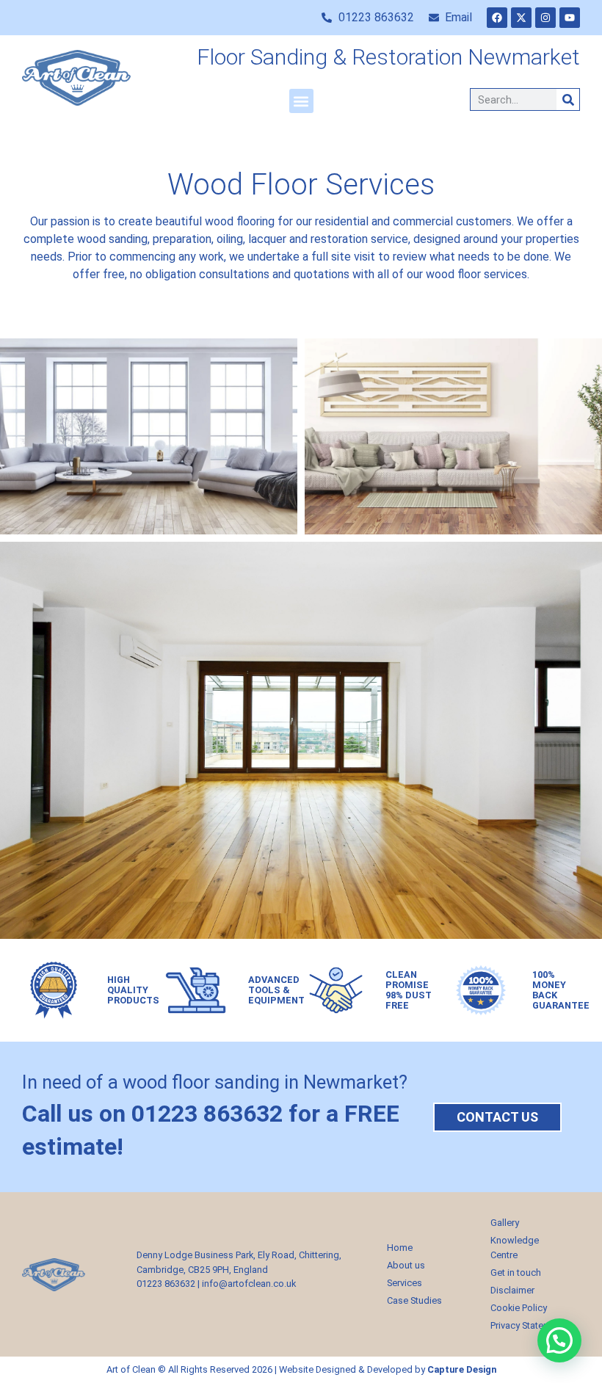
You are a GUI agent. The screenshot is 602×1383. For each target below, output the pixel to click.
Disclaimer (512, 1290)
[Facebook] (497, 17)
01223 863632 (166, 1283)
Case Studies (414, 1300)
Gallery (504, 1222)
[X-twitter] (521, 17)
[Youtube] (569, 17)
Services (404, 1282)
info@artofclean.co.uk (249, 1283)
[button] (301, 101)
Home (400, 1247)
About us (406, 1265)
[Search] (567, 99)
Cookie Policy (518, 1307)
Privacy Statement (527, 1325)
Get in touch (515, 1272)
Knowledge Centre (514, 1247)
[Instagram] (545, 17)
